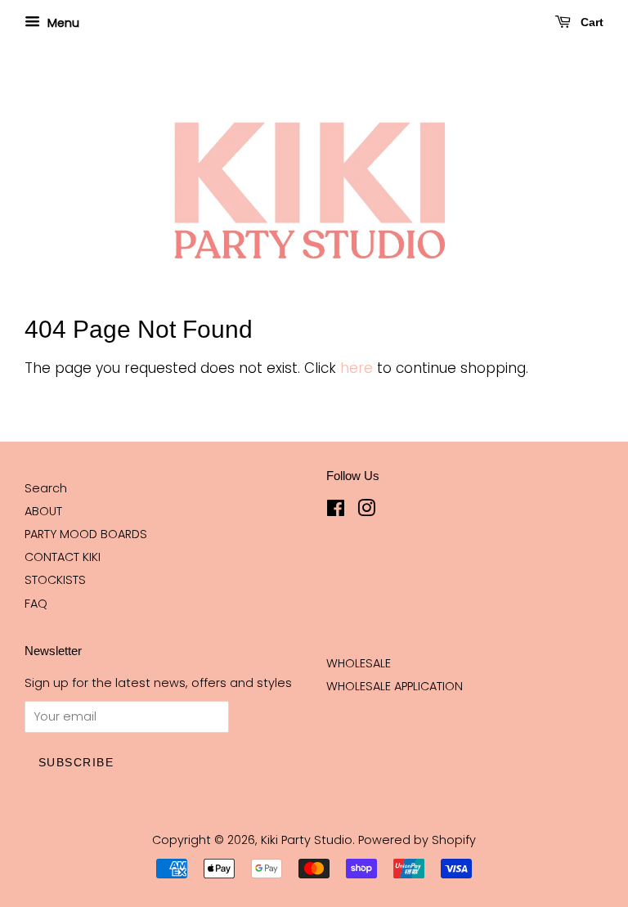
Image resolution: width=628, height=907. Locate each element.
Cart (590, 22)
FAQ (36, 603)
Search (46, 488)
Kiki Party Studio (306, 840)
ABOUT (43, 511)
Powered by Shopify (417, 840)
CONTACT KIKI (63, 557)
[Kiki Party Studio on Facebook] (335, 511)
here (356, 368)
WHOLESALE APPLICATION (394, 686)
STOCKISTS (55, 580)
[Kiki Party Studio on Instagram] (366, 511)
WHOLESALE (358, 663)
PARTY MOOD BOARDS (86, 534)
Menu (61, 23)
